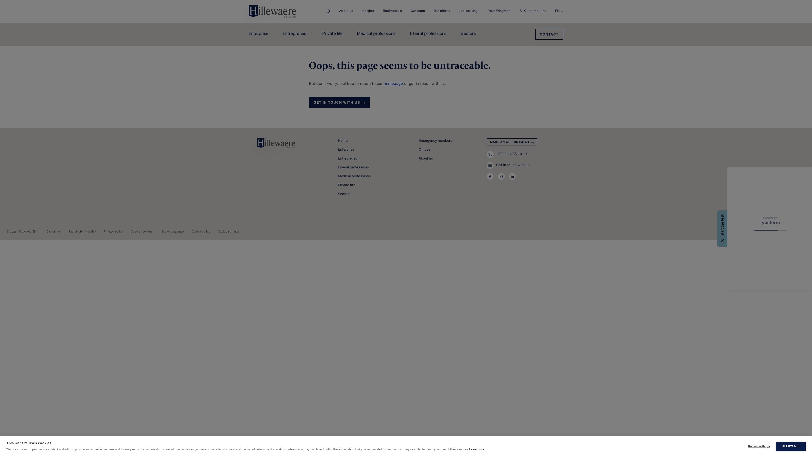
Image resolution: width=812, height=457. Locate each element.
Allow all (790, 446)
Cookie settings (759, 446)
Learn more (476, 449)
